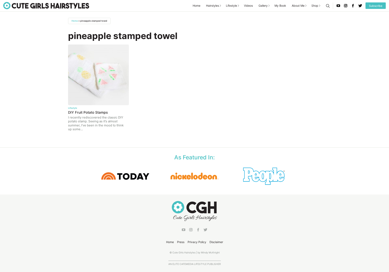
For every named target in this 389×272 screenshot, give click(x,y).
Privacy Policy (197, 242)
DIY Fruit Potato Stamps (88, 112)
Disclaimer (216, 242)
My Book (280, 5)
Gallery (263, 5)
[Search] (328, 6)
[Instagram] (346, 5)
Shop (314, 5)
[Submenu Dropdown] (220, 6)
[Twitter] (360, 5)
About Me (298, 5)
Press (180, 242)
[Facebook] (353, 5)
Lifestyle (231, 5)
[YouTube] (338, 5)
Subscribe (375, 5)
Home (196, 5)
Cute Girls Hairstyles (46, 5)
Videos (248, 5)
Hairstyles (212, 5)
